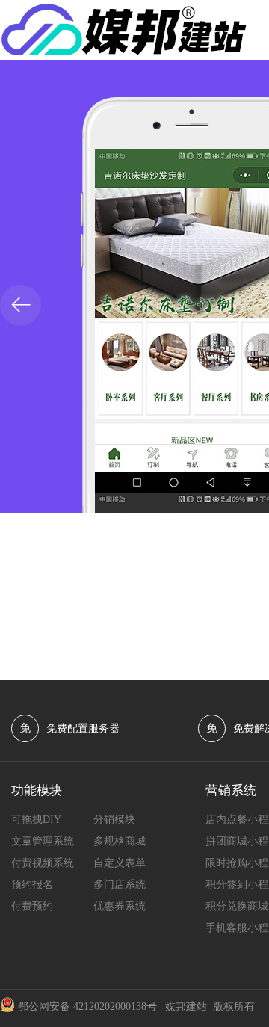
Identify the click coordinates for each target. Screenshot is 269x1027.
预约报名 (32, 884)
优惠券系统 (119, 906)
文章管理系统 (42, 841)
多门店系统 (119, 884)
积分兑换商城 (236, 906)
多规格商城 (119, 841)
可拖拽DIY (36, 819)
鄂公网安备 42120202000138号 (87, 1006)
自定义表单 (119, 863)
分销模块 (114, 819)
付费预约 (32, 906)
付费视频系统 (42, 863)
